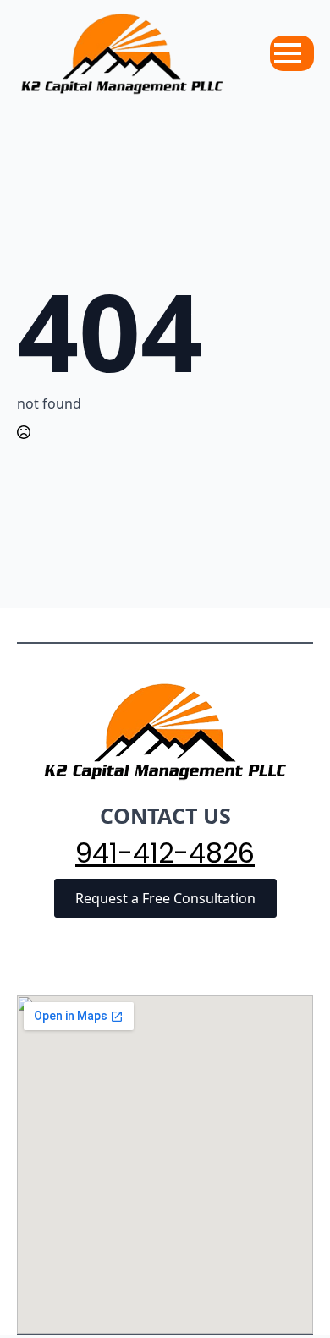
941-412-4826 (165, 853)
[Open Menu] (287, 53)
